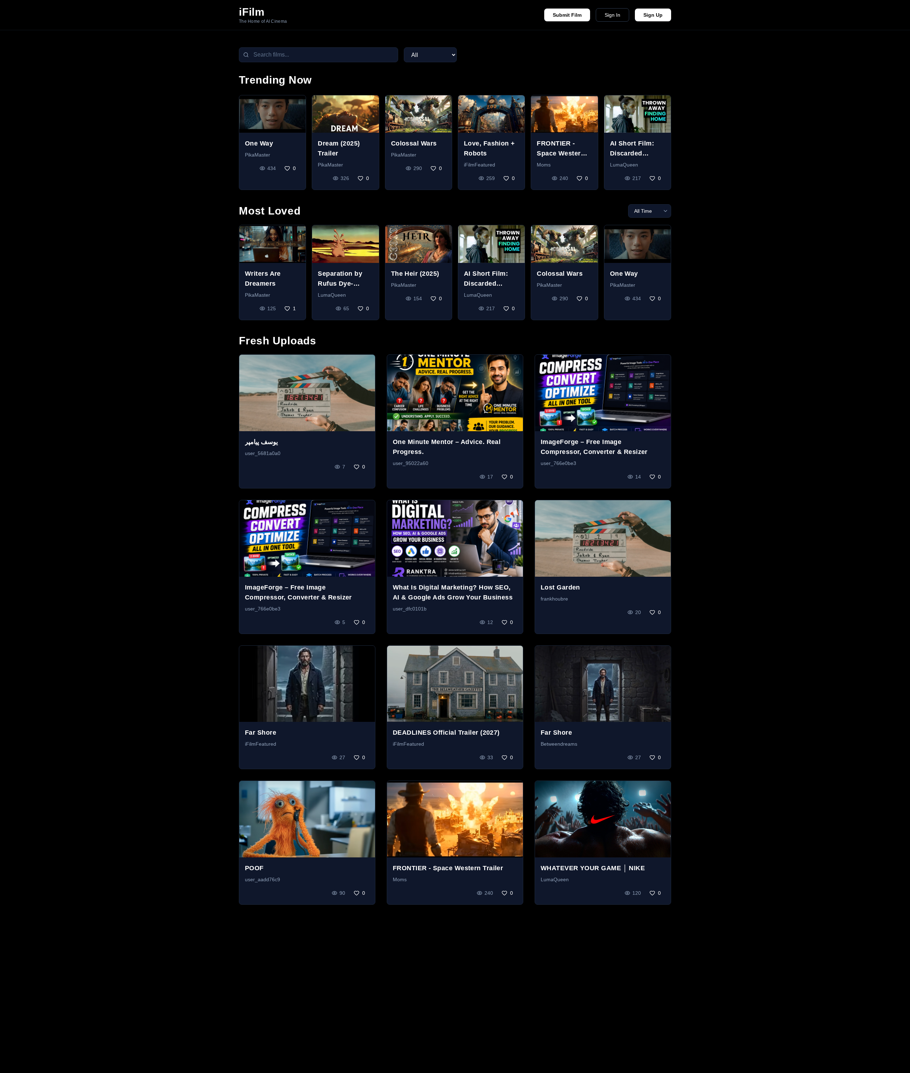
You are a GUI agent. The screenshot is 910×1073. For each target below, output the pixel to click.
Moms (544, 165)
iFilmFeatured (479, 165)
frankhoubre (554, 599)
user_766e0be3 (558, 463)
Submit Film (567, 15)
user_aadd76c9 (262, 879)
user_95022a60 (410, 463)
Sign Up (653, 15)
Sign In (612, 15)
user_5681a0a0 (262, 453)
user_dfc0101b (410, 609)
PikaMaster (257, 155)
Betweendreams (559, 744)
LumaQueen (624, 165)
